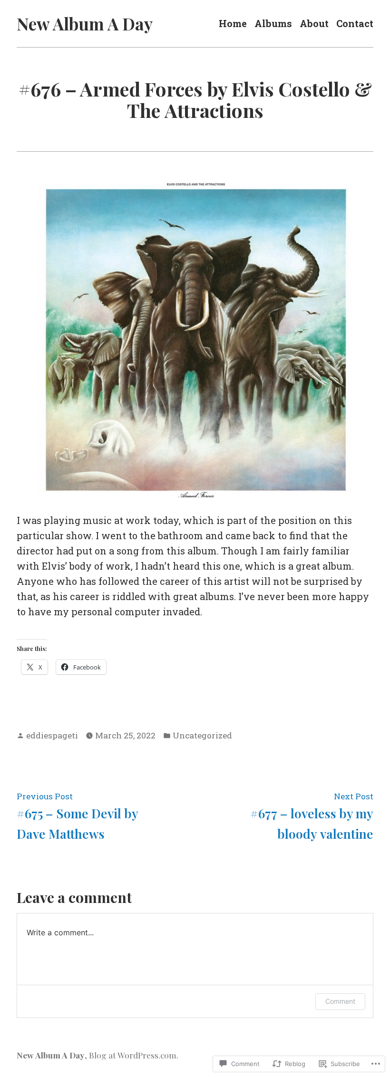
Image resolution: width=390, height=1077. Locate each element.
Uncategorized (202, 735)
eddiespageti (52, 735)
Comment (340, 1001)
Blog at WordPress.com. (133, 1054)
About (314, 23)
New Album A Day (85, 23)
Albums (273, 23)
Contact (354, 23)
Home (233, 23)
